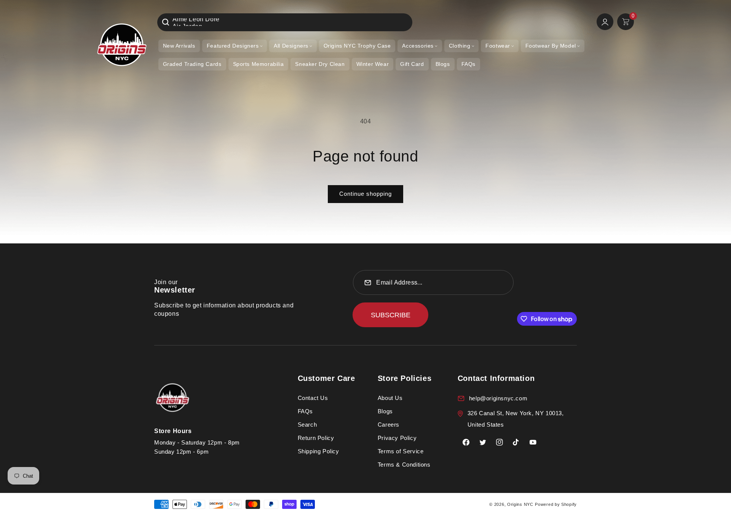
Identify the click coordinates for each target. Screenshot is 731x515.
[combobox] (285, 22)
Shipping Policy (318, 451)
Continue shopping (365, 193)
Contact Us (313, 398)
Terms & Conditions (404, 464)
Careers (388, 424)
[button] (234, 46)
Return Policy (316, 438)
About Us (390, 398)
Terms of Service (401, 451)
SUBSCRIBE (390, 315)
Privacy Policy (397, 438)
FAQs (305, 411)
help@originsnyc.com (498, 398)
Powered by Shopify (556, 504)
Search (307, 424)
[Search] (165, 22)
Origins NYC (520, 504)
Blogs (385, 411)
